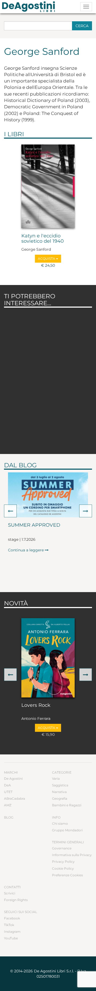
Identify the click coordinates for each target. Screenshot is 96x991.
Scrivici (9, 893)
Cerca (82, 25)
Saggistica (60, 785)
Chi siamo (60, 823)
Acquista (47, 259)
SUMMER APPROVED (34, 525)
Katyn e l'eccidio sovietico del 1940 (42, 238)
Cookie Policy (63, 868)
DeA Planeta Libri (30, 6)
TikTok (9, 925)
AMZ (7, 805)
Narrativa (59, 792)
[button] (10, 511)
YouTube (11, 938)
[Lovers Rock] (48, 657)
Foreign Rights (16, 900)
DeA (7, 785)
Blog (8, 817)
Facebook (12, 918)
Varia (56, 779)
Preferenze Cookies (67, 875)
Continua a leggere (26, 550)
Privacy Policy (63, 862)
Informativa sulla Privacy (72, 855)
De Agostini (13, 779)
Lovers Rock (35, 705)
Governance (61, 848)
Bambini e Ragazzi (66, 805)
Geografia (59, 798)
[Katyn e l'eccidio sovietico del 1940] (48, 186)
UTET (8, 792)
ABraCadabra (14, 798)
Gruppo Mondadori (67, 830)
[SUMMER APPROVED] (48, 494)
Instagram (12, 932)
